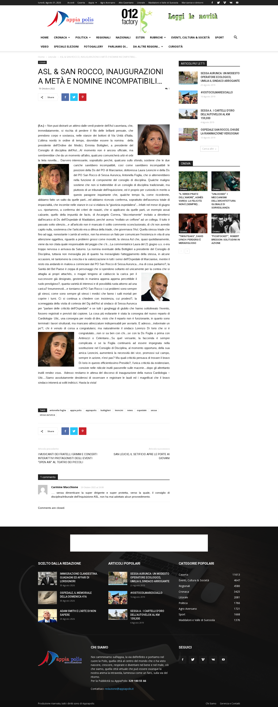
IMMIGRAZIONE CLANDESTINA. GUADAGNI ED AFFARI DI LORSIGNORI (79, 577)
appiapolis (91, 410)
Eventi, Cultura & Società (190, 37)
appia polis (76, 410)
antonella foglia (58, 410)
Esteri (140, 37)
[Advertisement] (104, 113)
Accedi (71, 2)
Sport (219, 37)
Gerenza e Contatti (230, 703)
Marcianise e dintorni (192, 2)
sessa (154, 410)
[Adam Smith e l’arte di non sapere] (47, 615)
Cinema (183, 189)
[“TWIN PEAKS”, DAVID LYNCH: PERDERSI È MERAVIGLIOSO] (193, 223)
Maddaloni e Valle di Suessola (163, 2)
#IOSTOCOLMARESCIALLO (217, 92)
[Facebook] (212, 2)
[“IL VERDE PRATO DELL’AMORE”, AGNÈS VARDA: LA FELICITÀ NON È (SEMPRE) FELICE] (193, 181)
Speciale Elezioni (66, 46)
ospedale (142, 410)
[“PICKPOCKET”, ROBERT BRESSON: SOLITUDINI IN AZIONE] (225, 223)
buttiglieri (106, 410)
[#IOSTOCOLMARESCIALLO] (188, 97)
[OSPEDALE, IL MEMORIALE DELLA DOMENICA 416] (47, 597)
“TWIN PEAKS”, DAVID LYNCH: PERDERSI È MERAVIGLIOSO (191, 239)
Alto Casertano (126, 2)
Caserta (81, 2)
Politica (81, 37)
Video (45, 46)
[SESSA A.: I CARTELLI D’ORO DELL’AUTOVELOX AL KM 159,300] (188, 114)
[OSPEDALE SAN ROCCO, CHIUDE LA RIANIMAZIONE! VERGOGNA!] (188, 134)
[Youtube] (237, 2)
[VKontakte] (231, 2)
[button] (235, 38)
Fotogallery (93, 46)
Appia (91, 2)
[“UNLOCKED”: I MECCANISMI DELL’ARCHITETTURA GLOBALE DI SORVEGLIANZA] (225, 181)
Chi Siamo (211, 703)
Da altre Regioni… (146, 46)
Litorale (141, 2)
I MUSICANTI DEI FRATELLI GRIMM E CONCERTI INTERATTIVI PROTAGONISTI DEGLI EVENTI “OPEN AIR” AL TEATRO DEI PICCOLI (67, 458)
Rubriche (156, 37)
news (130, 410)
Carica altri (208, 148)
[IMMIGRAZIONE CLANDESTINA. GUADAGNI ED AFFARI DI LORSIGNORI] (47, 578)
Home (45, 37)
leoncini (119, 410)
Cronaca (60, 37)
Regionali (103, 37)
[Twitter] (218, 2)
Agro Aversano (107, 2)
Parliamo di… (118, 46)
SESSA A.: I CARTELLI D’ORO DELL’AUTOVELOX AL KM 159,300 (218, 114)
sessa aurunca (47, 414)
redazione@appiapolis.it (119, 689)
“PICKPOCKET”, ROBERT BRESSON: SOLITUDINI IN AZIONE (225, 239)
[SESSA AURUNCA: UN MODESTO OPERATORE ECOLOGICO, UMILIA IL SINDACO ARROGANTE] (188, 78)
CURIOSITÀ (176, 46)
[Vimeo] (225, 2)
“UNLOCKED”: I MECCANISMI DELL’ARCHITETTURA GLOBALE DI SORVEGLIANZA (223, 201)
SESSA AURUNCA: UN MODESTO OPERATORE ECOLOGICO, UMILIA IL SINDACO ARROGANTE (220, 77)
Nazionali (123, 37)
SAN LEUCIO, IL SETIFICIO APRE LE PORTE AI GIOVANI (142, 456)
